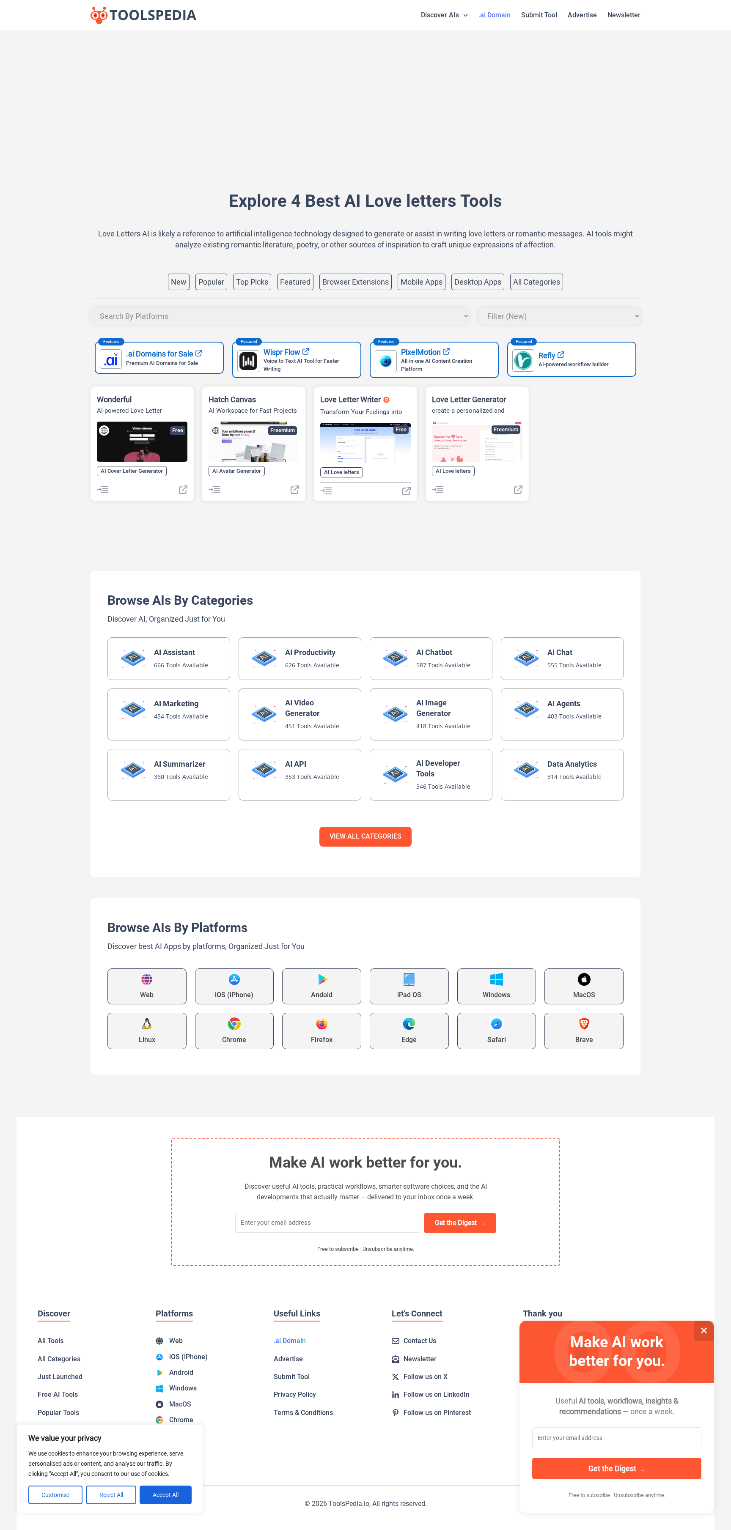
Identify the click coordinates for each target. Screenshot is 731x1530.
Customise (55, 1495)
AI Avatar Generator (236, 471)
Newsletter (623, 15)
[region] (110, 1468)
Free (177, 430)
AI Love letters (341, 472)
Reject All (111, 1495)
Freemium (282, 430)
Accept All (166, 1495)
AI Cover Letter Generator (132, 471)
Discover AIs (440, 15)
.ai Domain (494, 15)
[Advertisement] (344, 98)
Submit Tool (539, 15)
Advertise (582, 15)
